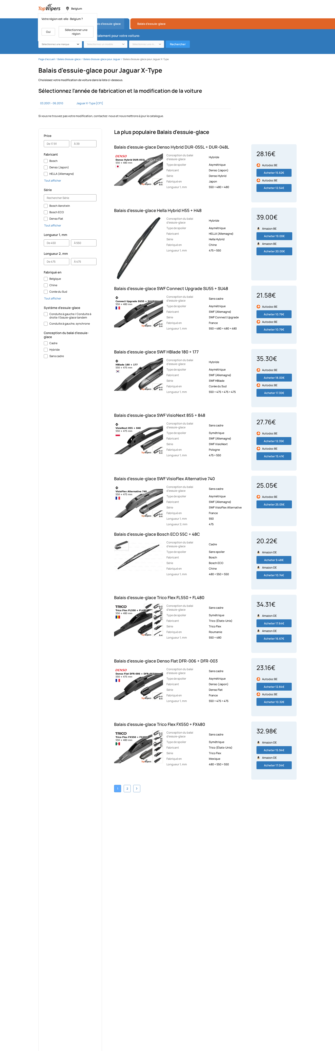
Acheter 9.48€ (274, 560)
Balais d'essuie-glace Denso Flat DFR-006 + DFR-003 (166, 661)
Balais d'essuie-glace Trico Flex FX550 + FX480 (159, 724)
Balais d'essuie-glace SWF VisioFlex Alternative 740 (164, 478)
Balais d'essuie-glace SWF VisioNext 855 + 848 (159, 415)
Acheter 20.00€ (274, 251)
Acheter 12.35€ (274, 441)
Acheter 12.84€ (274, 687)
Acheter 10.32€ (274, 702)
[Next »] (136, 788)
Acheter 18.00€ (274, 378)
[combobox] (60, 44)
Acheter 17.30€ (274, 393)
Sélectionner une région (76, 32)
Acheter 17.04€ (274, 765)
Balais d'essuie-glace (151, 24)
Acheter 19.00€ (274, 236)
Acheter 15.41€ (274, 456)
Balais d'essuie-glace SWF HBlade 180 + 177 (156, 352)
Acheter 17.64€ (274, 623)
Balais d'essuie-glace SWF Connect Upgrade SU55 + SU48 (171, 288)
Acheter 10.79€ (274, 314)
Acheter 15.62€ (274, 173)
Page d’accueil (46, 59)
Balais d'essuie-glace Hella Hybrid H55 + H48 (158, 210)
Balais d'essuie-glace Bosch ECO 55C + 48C (157, 534)
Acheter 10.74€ (274, 575)
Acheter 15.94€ (274, 750)
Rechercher (178, 44)
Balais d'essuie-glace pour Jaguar (101, 59)
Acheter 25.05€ (274, 504)
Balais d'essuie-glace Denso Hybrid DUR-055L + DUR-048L (171, 147)
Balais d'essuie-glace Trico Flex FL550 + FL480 (159, 597)
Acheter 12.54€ (274, 188)
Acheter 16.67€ (274, 638)
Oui (48, 32)
